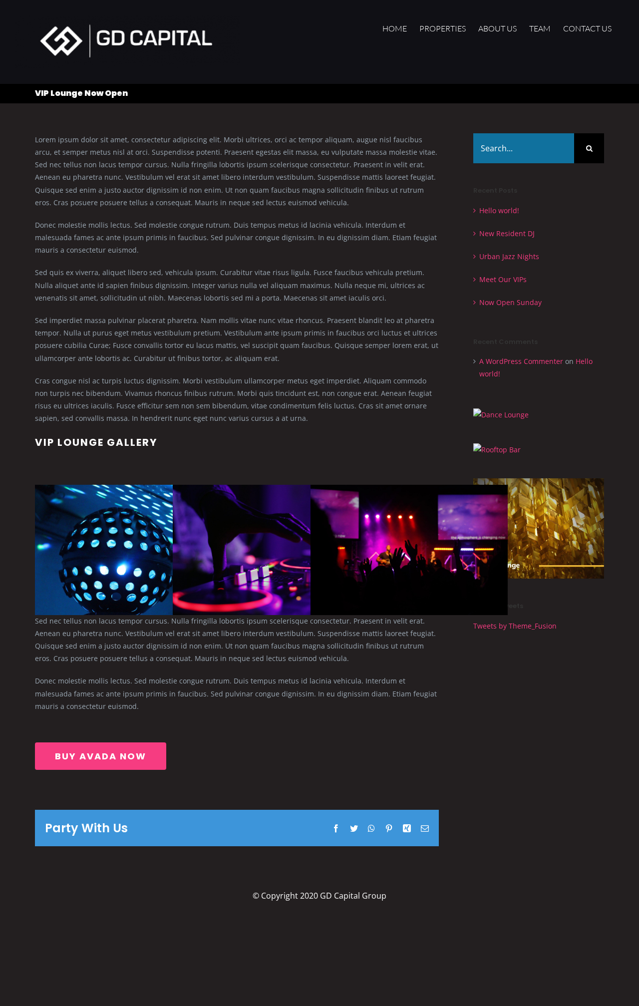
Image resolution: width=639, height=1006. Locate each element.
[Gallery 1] (133, 491)
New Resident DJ (507, 233)
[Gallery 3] (409, 491)
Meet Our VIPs (503, 279)
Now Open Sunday (510, 302)
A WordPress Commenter (521, 361)
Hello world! (499, 210)
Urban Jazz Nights (509, 256)
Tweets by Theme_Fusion (515, 626)
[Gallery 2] (271, 491)
